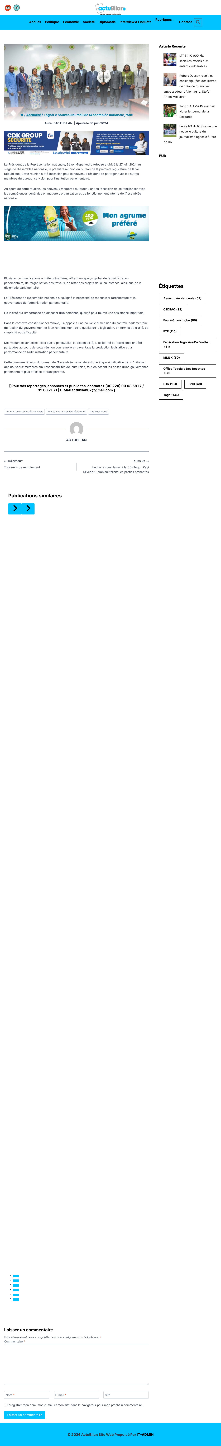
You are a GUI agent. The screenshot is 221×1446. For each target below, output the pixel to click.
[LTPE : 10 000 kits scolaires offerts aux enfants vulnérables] (170, 59)
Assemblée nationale (182, 298)
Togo (171, 395)
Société (89, 22)
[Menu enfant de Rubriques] (156, 27)
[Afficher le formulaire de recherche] (198, 22)
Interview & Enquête (135, 22)
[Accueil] (21, 115)
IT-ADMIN (145, 1435)
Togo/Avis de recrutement (22, 464)
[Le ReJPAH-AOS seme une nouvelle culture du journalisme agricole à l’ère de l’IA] (170, 130)
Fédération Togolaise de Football (186, 344)
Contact (185, 22)
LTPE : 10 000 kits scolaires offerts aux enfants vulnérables (193, 61)
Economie (71, 22)
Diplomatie (107, 22)
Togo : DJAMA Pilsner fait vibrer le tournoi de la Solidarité (197, 112)
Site (107, 1395)
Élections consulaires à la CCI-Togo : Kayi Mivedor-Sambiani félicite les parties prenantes (116, 467)
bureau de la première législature (66, 411)
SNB (195, 384)
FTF (170, 331)
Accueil (35, 22)
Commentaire (14, 1341)
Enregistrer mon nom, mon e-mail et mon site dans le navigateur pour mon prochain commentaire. (75, 1405)
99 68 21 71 (47, 390)
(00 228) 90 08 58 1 (122, 386)
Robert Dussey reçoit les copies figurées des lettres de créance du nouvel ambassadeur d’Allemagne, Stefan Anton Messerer (190, 86)
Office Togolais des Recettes (184, 371)
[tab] (16, 1276)
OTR (170, 384)
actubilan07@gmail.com (92, 390)
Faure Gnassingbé (180, 320)
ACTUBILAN (64, 123)
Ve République (98, 411)
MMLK (171, 357)
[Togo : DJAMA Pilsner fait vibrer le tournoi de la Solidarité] (170, 110)
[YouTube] (8, 8)
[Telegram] (17, 8)
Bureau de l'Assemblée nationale (24, 411)
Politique (52, 22)
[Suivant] (28, 508)
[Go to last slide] (14, 508)
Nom (10, 1395)
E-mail (60, 1395)
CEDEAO (172, 309)
